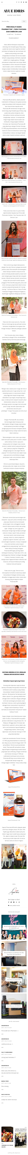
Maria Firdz (5, 1081)
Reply (2, 1034)
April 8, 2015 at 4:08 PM (6, 1096)
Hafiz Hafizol (5, 1094)
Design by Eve (17, 1153)
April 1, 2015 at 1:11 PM (6, 1083)
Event (11, 905)
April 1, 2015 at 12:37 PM (6, 1027)
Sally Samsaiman (6, 1052)
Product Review (16, 905)
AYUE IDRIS (14, 10)
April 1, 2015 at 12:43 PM (6, 1054)
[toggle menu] (2, 2)
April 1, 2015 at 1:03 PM (6, 1067)
